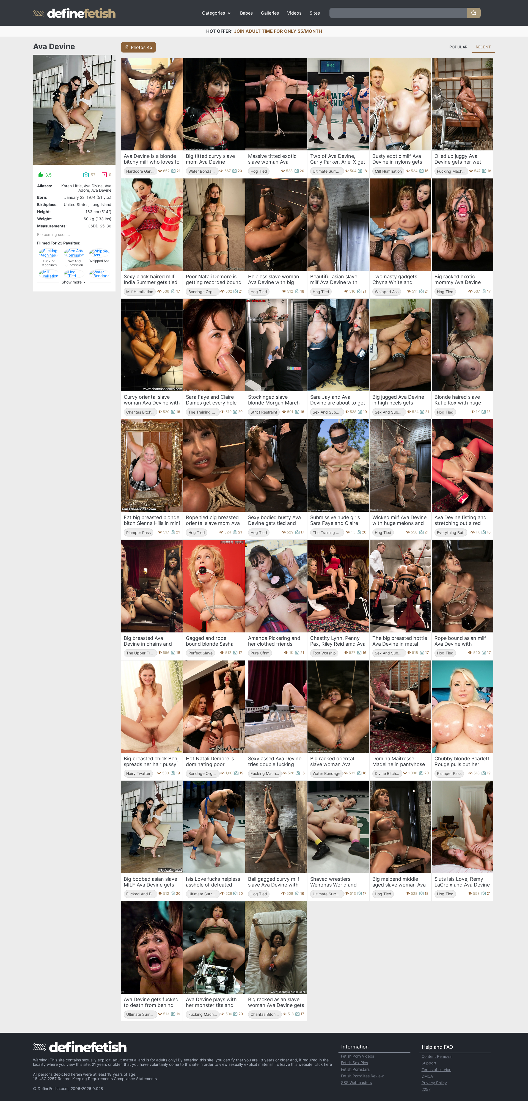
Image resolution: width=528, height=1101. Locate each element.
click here (323, 1064)
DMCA (427, 1076)
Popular (458, 47)
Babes (246, 13)
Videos (294, 13)
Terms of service (436, 1069)
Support (429, 1063)
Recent (483, 47)
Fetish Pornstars (355, 1069)
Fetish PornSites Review (362, 1076)
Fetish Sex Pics (354, 1062)
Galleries (270, 13)
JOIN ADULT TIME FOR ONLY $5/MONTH (278, 31)
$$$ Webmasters (356, 1082)
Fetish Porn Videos (357, 1056)
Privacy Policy (434, 1082)
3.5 (48, 175)
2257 (426, 1089)
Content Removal (437, 1056)
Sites (315, 13)
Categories (213, 13)
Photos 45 (141, 47)
